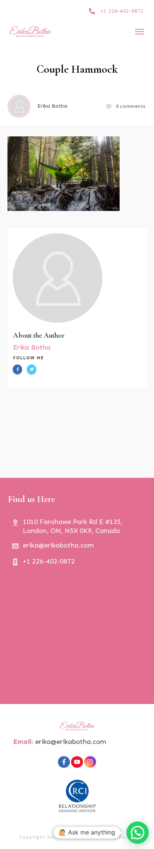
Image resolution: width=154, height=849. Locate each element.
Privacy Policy (116, 837)
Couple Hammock (77, 69)
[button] (137, 832)
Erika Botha (31, 347)
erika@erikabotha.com (70, 742)
